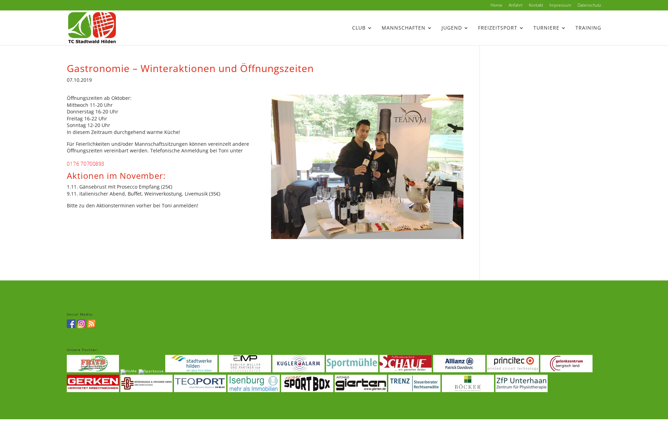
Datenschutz (589, 5)
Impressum (560, 5)
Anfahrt (516, 5)
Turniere (546, 28)
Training (588, 28)
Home (496, 5)
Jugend (452, 28)
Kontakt (536, 5)
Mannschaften (404, 28)
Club (359, 28)
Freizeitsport (497, 28)
